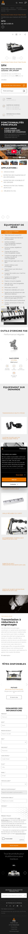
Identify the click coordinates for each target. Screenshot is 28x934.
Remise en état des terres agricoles (13, 186)
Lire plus (3, 80)
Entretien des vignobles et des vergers (14, 181)
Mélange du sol (10, 191)
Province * (4, 747)
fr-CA (21, 2)
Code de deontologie (14, 931)
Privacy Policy (6, 816)
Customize (13, 484)
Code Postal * (5, 755)
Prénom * (4, 713)
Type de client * (6, 780)
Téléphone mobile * (7, 797)
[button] (7, 58)
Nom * (3, 722)
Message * (4, 806)
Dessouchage (9, 172)
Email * (3, 772)
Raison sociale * (6, 730)
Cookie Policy (14, 929)
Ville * (3, 764)
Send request (14, 845)
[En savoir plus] (3, 27)
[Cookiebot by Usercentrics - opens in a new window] (19, 449)
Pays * (3, 739)
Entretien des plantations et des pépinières (15, 176)
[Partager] (25, 34)
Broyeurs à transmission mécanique (8, 9)
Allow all (14, 479)
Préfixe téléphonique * (8, 789)
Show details (19, 475)
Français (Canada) (14, 903)
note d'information (20, 833)
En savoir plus (5, 655)
